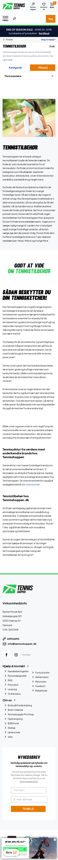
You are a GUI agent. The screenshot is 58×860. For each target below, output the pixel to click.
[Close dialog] (55, 839)
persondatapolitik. (29, 781)
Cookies (26, 654)
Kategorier (15, 67)
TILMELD (28, 808)
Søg (50, 18)
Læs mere (7, 59)
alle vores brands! (31, 484)
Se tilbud (44, 33)
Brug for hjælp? (48, 39)
